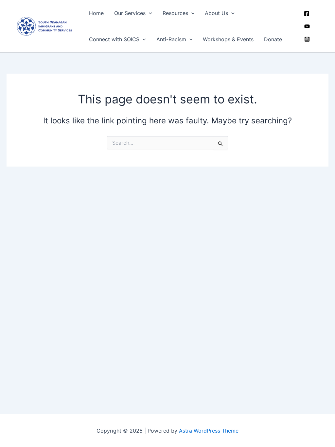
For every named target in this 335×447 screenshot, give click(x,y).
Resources (175, 13)
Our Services (130, 13)
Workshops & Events (228, 39)
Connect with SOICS (114, 39)
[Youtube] (307, 26)
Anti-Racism (171, 39)
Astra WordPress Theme (208, 430)
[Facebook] (306, 13)
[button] (149, 13)
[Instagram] (307, 39)
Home (96, 13)
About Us (216, 13)
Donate (273, 39)
